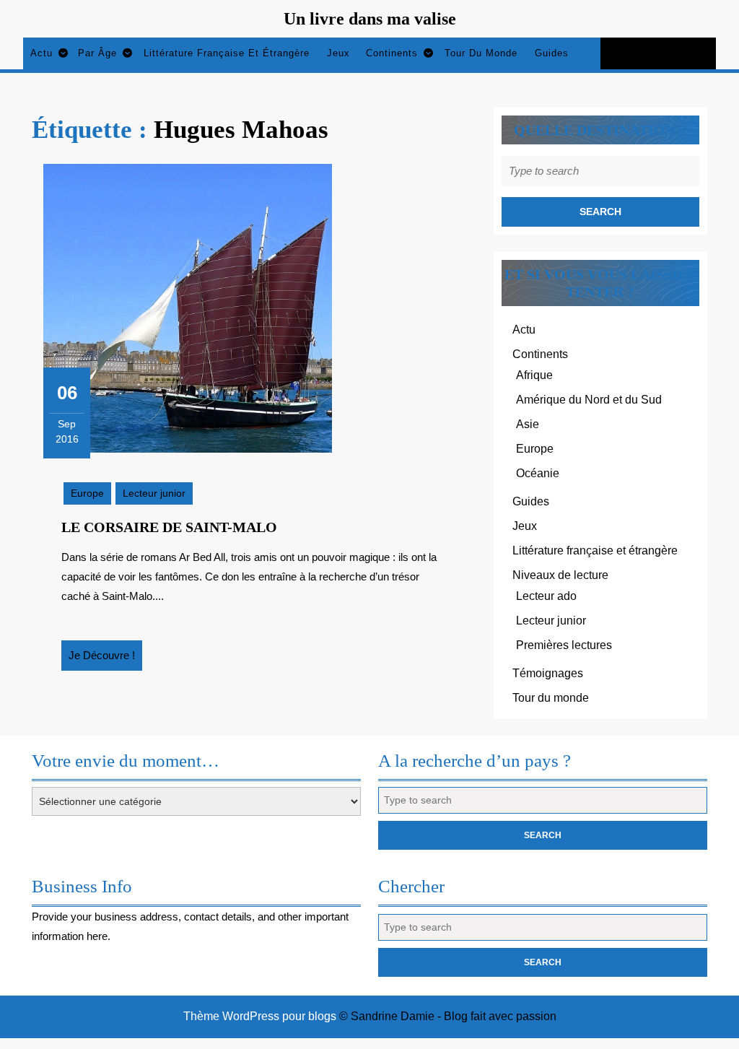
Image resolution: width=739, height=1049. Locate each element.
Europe (87, 493)
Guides (552, 53)
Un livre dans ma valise (370, 18)
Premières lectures (564, 645)
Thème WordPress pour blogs (259, 1016)
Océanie (537, 473)
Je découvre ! (105, 659)
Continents (392, 53)
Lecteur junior (154, 493)
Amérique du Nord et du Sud (589, 399)
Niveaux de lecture (560, 575)
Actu (41, 53)
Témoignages (547, 673)
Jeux (338, 53)
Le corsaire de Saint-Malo (169, 527)
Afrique (534, 375)
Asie (527, 424)
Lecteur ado (546, 596)
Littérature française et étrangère (227, 53)
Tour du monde (481, 53)
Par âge (97, 53)
